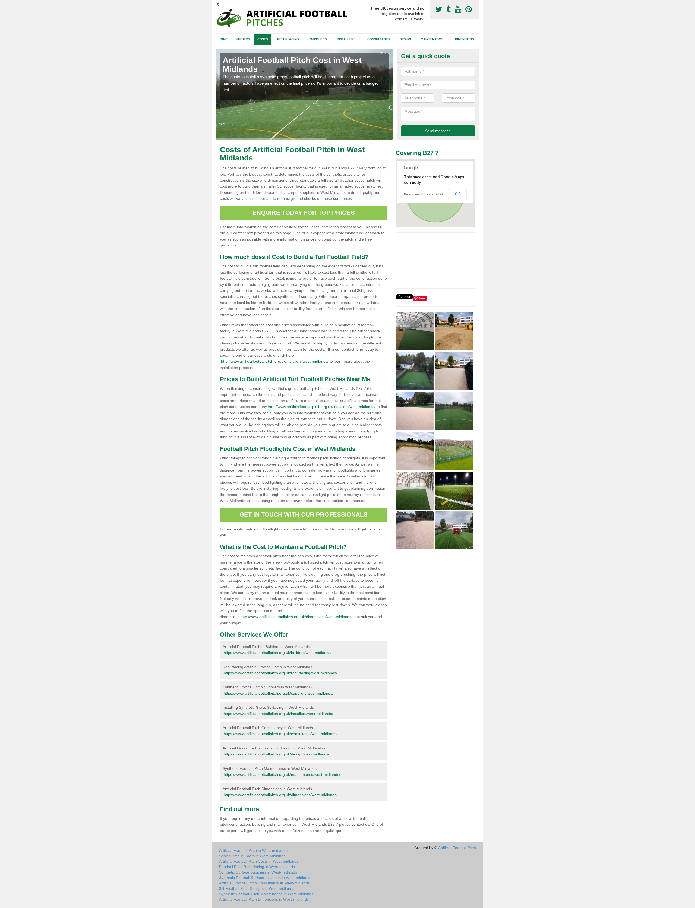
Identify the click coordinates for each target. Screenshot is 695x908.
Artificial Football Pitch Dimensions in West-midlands (264, 899)
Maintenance (432, 39)
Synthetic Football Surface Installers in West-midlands (265, 877)
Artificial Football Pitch (457, 848)
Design (405, 39)
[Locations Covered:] (218, 5)
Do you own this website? (423, 194)
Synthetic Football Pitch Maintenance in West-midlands (266, 894)
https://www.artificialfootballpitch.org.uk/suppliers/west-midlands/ (278, 693)
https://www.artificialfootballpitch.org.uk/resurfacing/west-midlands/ (280, 673)
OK (457, 194)
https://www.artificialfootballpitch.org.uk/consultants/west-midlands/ (280, 734)
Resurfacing (288, 39)
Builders (242, 39)
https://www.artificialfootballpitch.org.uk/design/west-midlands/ (276, 754)
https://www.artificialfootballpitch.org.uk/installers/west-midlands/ (278, 713)
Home (223, 39)
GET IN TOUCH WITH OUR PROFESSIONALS (303, 514)
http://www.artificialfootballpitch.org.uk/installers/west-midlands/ (274, 361)
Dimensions (464, 39)
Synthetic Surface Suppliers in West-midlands (258, 872)
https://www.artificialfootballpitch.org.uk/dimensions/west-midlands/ (280, 795)
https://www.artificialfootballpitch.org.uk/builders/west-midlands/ (277, 652)
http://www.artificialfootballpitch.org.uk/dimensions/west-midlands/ (296, 617)
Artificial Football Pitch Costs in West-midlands (258, 861)
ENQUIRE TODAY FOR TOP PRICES (303, 212)
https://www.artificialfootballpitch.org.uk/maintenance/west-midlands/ (282, 774)
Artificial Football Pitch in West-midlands (253, 850)
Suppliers (318, 39)
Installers (346, 39)
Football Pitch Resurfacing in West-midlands (257, 867)
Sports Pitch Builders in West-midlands (252, 856)
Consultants (378, 39)
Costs (262, 39)
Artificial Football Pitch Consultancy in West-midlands (264, 883)
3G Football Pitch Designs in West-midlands (256, 888)
